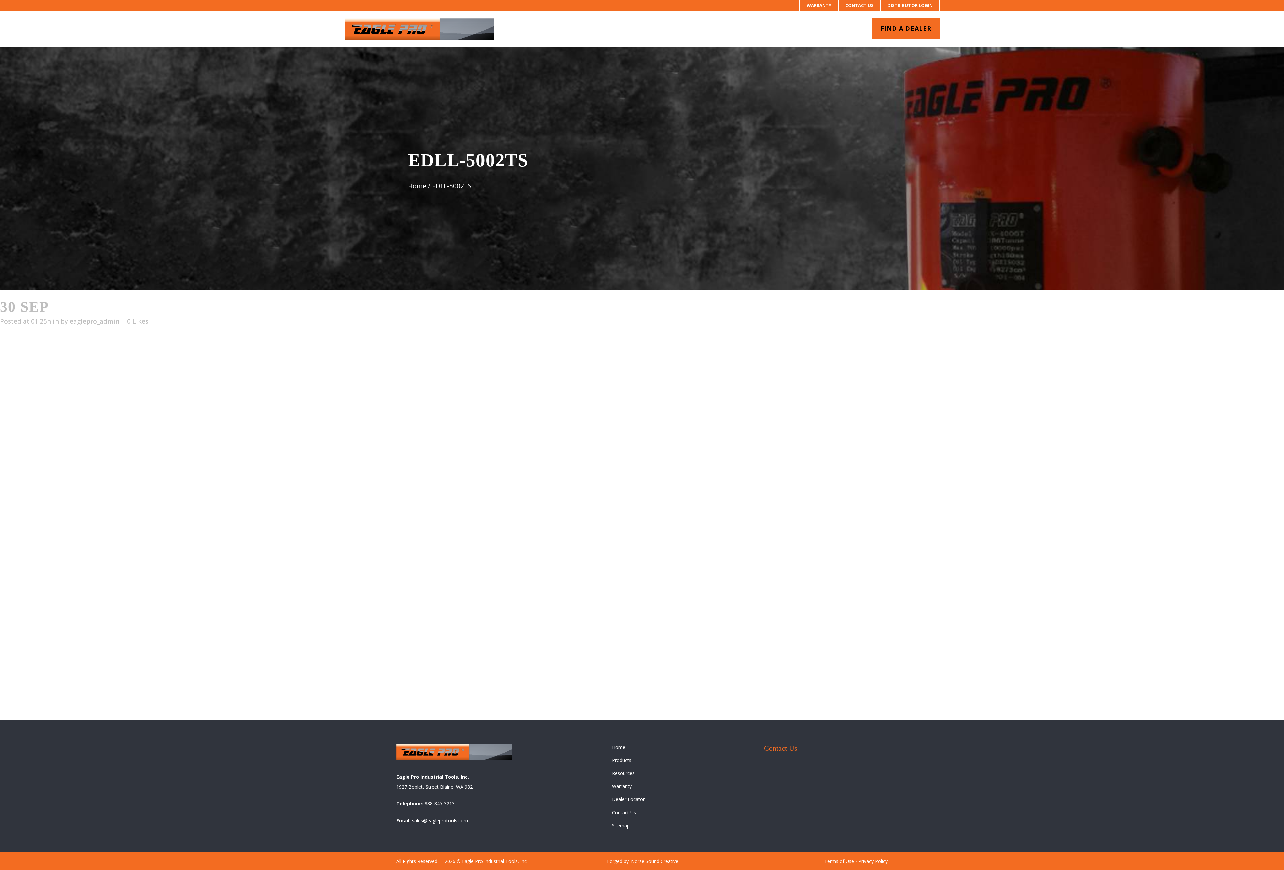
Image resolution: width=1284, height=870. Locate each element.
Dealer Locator (628, 799)
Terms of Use (839, 861)
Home (417, 185)
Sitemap (621, 825)
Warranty (819, 5)
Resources (623, 773)
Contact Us (859, 5)
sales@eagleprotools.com (440, 820)
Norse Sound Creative (654, 861)
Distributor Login (910, 5)
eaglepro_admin (94, 321)
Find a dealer (906, 28)
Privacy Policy (873, 861)
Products (621, 760)
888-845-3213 (440, 803)
